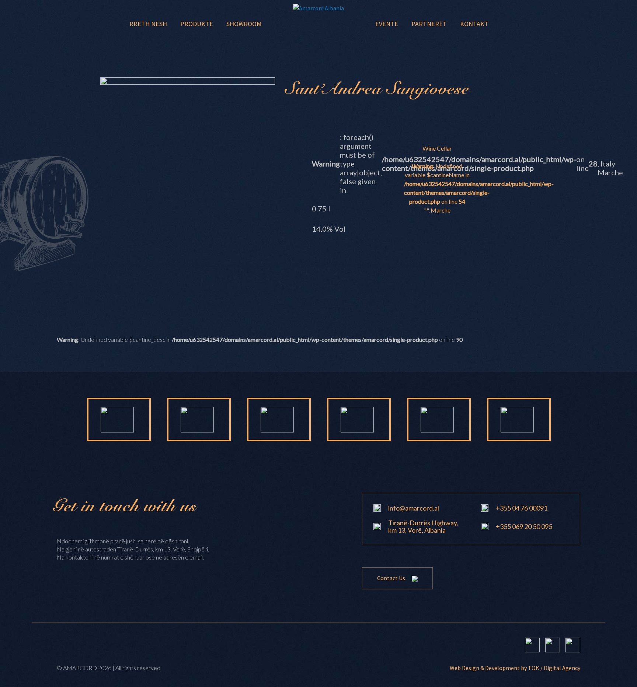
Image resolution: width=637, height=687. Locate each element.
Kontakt (474, 24)
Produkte (196, 24)
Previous (63, 419)
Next (573, 419)
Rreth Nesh (148, 24)
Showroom (244, 24)
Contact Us (391, 578)
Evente (386, 24)
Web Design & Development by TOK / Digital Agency (515, 668)
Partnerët (429, 24)
